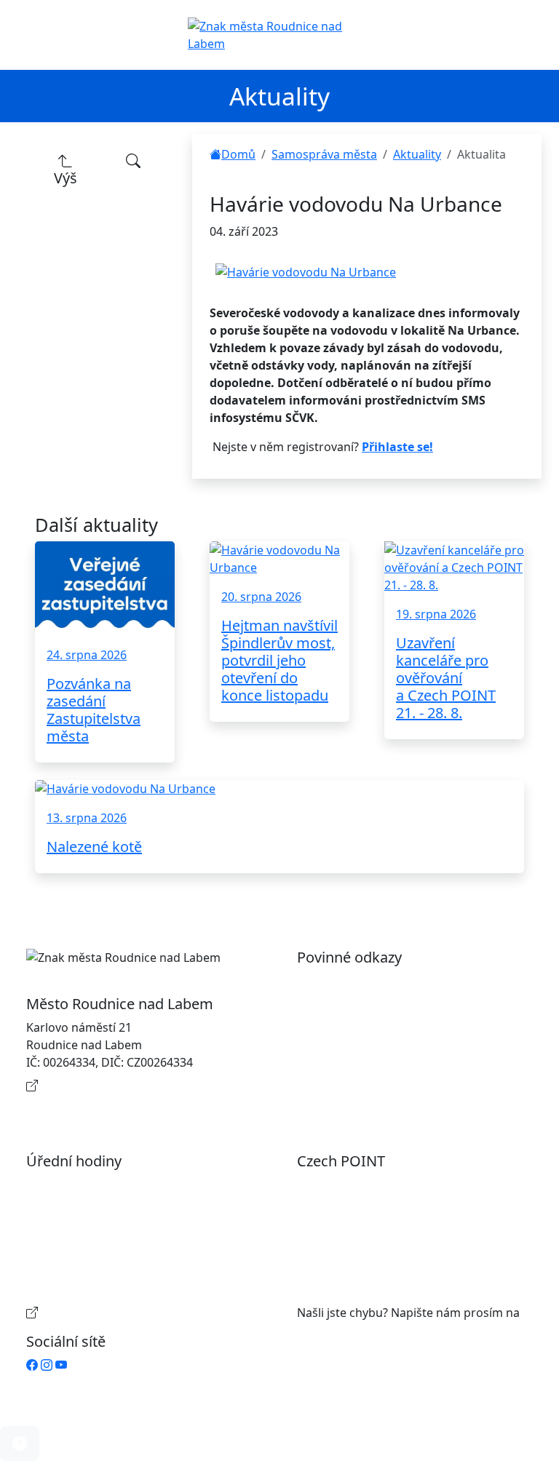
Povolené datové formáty (381, 1027)
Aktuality (417, 154)
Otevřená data (351, 1004)
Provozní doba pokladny (108, 1313)
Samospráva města (324, 154)
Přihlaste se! (397, 447)
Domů (238, 154)
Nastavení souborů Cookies (387, 1091)
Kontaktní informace (97, 1086)
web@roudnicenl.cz (351, 1330)
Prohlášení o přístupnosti (381, 981)
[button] (19, 1443)
